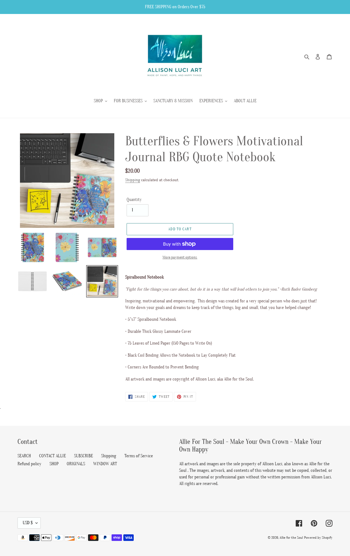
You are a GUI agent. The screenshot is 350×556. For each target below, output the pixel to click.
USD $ (28, 522)
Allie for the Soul (291, 537)
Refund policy (29, 463)
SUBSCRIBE (83, 455)
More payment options (179, 257)
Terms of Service (138, 455)
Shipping (132, 180)
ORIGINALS (76, 463)
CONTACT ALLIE (52, 455)
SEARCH (24, 455)
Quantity (134, 199)
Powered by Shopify (318, 537)
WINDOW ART (105, 463)
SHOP (54, 463)
